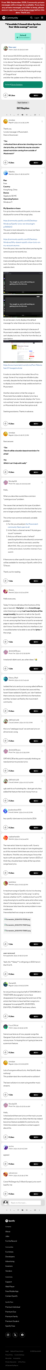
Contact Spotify (11, 1296)
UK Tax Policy (21, 1362)
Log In (36, 17)
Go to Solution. (17, 84)
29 (35, 115)
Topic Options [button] (22, 102)
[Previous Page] (7, 115)
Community (12, 17)
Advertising (9, 1261)
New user (12, 47)
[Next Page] (39, 115)
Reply (36, 95)
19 (26, 115)
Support (8, 1282)
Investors (9, 1266)
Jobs (7, 1236)
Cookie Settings (19, 1355)
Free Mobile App (11, 1291)
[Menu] (42, 17)
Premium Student (12, 1321)
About (7, 1231)
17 (18, 115)
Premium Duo (10, 1311)
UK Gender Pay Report (11, 1365)
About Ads (8, 1358)
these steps (29, 10)
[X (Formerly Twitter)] (15, 1335)
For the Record (11, 1241)
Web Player (9, 1286)
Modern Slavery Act (10, 1362)
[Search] (31, 17)
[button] (42, 48)
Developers (10, 1256)
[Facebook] (22, 1335)
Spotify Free (10, 1326)
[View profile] (5, 48)
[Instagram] (8, 1335)
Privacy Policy (9, 1355)
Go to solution (24, 37)
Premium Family (11, 1316)
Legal (7, 1351)
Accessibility (16, 1358)
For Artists (9, 1252)
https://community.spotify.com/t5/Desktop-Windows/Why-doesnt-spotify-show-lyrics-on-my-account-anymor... (22, 242)
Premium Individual (12, 1307)
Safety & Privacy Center (16, 1351)
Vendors (8, 1271)
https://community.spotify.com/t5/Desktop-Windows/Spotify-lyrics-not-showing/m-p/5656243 (20, 223)
